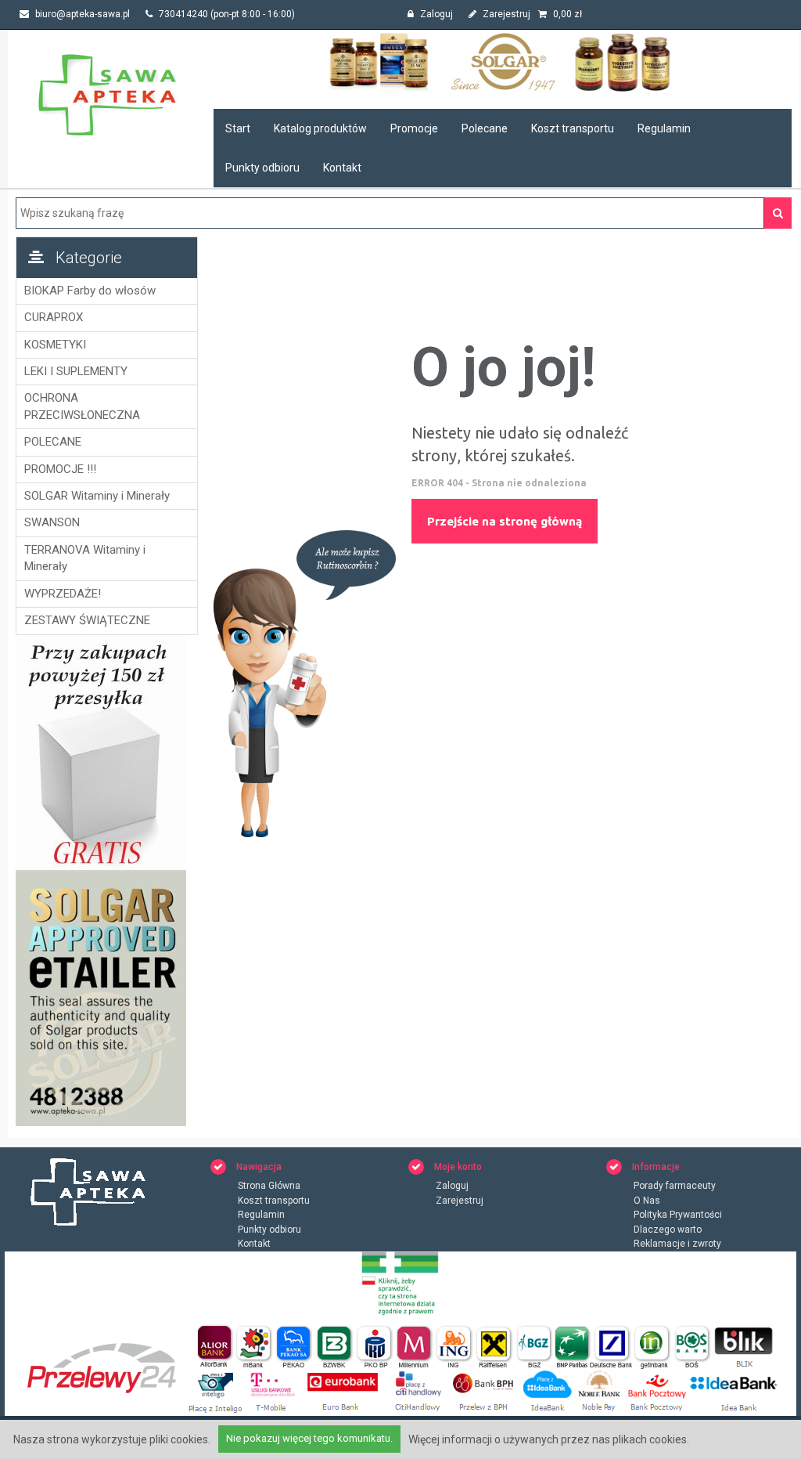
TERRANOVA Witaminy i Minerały (84, 558)
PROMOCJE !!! (60, 469)
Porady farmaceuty (675, 1185)
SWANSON (52, 522)
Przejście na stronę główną (504, 521)
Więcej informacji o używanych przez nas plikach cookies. (548, 1439)
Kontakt (342, 167)
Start (237, 128)
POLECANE (52, 442)
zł (567, 14)
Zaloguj (435, 14)
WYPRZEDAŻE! (62, 594)
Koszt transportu (572, 128)
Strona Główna (269, 1185)
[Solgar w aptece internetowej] (503, 61)
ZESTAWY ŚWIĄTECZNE (87, 620)
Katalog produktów (320, 128)
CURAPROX (53, 317)
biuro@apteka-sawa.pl (81, 14)
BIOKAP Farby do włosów (90, 290)
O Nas (647, 1200)
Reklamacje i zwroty (677, 1243)
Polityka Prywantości (678, 1214)
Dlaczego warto (668, 1229)
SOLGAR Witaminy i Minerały (97, 496)
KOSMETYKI (55, 345)
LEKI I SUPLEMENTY (76, 371)
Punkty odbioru (262, 167)
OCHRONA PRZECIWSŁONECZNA (82, 406)
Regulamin (664, 128)
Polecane (485, 128)
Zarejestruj (505, 14)
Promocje (414, 128)
